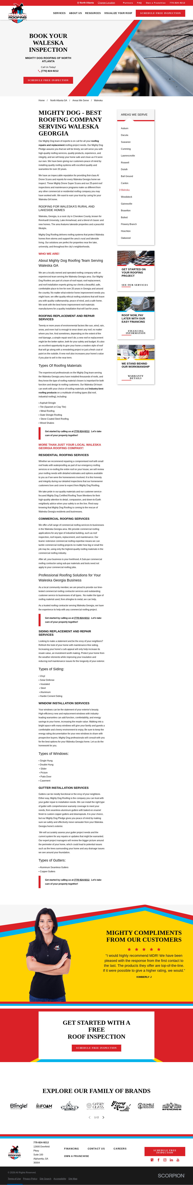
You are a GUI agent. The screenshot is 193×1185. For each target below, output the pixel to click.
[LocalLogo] (17, 13)
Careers (120, 1149)
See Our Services (135, 285)
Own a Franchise (156, 3)
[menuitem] (59, 13)
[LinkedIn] (171, 1159)
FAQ (139, 3)
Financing (71, 1149)
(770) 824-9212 (49, 70)
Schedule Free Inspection (160, 13)
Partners (128, 3)
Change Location (106, 3)
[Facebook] (158, 1159)
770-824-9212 (177, 3)
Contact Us (96, 1149)
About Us (75, 13)
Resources (93, 13)
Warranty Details (136, 377)
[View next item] (103, 1117)
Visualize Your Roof (118, 13)
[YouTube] (177, 1159)
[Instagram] (164, 1159)
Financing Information (136, 332)
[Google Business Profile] (152, 1159)
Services (59, 13)
